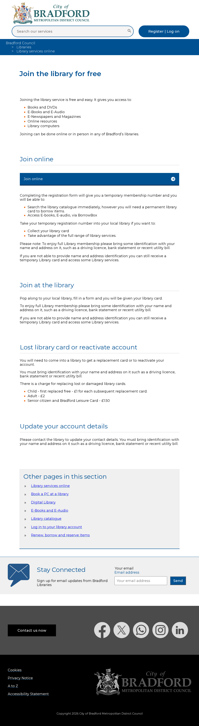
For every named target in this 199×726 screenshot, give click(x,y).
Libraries (24, 47)
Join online (33, 179)
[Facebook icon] (103, 645)
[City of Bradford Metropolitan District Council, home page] (50, 23)
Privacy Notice (20, 678)
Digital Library (43, 502)
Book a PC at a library (50, 494)
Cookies (15, 670)
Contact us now (31, 630)
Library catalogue (46, 519)
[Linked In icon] (181, 645)
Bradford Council (20, 43)
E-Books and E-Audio (49, 510)
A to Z (13, 686)
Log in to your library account (56, 527)
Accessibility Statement (28, 694)
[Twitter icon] (123, 645)
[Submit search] (129, 31)
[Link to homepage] (142, 682)
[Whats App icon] (142, 645)
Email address (126, 572)
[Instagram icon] (162, 645)
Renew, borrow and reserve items (60, 535)
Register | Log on (164, 31)
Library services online (50, 486)
